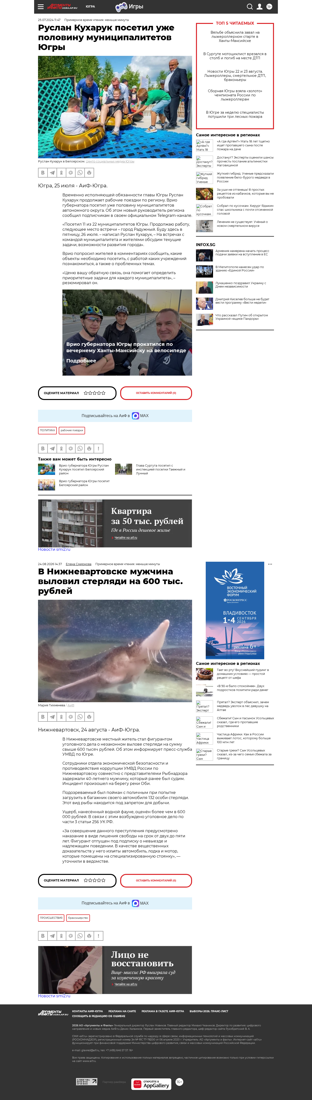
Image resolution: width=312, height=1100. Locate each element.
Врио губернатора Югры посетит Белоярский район (84, 483)
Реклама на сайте (122, 1011)
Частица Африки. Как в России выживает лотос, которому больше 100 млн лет (244, 738)
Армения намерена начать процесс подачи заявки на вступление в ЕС (242, 252)
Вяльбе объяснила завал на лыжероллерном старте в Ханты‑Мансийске (235, 36)
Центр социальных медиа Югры (110, 161)
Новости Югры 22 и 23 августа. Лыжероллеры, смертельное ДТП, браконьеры (235, 76)
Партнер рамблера (114, 1081)
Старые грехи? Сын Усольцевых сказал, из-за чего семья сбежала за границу (244, 754)
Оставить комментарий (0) (156, 393)
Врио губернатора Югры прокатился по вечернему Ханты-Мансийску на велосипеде (126, 347)
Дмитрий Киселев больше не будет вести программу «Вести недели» (242, 301)
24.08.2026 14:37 (50, 564)
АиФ (71, 705)
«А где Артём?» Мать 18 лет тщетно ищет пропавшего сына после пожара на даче (243, 145)
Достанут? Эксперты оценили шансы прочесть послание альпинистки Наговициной (245, 161)
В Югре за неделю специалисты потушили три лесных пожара (235, 114)
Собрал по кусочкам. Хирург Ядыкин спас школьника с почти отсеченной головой (245, 209)
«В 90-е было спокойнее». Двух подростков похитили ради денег (242, 688)
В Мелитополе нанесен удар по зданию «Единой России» (239, 268)
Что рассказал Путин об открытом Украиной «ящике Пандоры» (241, 317)
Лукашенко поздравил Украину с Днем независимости (240, 284)
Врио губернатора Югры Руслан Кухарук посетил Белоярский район (84, 469)
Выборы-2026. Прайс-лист (209, 1011)
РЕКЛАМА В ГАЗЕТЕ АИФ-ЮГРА (163, 1011)
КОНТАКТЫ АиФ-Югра (87, 1011)
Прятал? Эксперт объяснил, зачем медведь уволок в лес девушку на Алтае (243, 706)
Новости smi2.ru (54, 549)
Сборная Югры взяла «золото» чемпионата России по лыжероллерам (235, 95)
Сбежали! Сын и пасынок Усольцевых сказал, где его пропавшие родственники (245, 722)
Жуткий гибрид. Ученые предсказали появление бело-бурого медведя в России (245, 177)
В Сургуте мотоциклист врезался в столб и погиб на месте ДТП (235, 56)
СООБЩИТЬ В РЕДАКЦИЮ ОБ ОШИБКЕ (98, 1016)
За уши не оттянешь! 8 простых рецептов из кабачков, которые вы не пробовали (245, 193)
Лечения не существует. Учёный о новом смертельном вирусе (242, 224)
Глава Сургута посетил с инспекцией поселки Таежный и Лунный (160, 469)
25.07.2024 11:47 (49, 20)
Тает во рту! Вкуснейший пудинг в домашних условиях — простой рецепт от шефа (243, 674)
